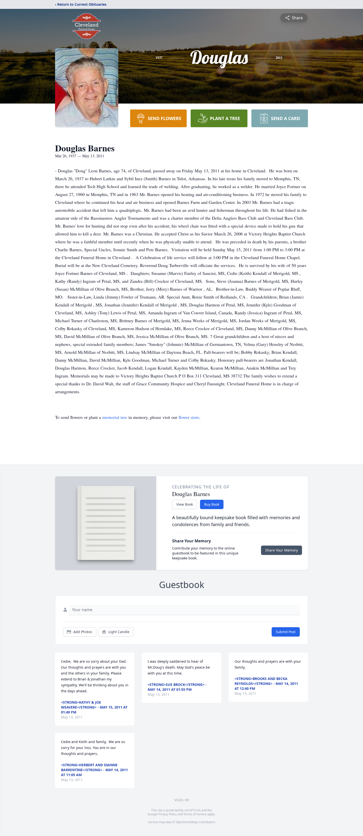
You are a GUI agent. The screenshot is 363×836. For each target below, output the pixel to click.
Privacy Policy (167, 814)
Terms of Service (194, 814)
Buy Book (211, 504)
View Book (184, 504)
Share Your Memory (281, 550)
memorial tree (114, 417)
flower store (189, 417)
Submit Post (286, 631)
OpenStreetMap (187, 822)
